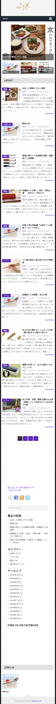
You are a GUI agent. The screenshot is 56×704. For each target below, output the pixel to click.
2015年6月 (14, 586)
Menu (5, 19)
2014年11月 (15, 600)
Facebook (16, 498)
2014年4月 (14, 618)
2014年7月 (14, 615)
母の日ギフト (15, 564)
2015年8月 (14, 578)
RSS (22, 498)
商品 (12, 560)
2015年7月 (14, 582)
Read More (49, 114)
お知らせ (14, 553)
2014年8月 (14, 611)
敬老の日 (26, 123)
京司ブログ (37, 701)
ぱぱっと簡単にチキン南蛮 (33, 88)
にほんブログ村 (14, 490)
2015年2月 (14, 597)
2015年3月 (14, 593)
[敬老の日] (10, 681)
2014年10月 (15, 604)
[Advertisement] (28, 464)
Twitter (27, 498)
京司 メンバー (28, 92)
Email (10, 498)
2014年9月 (14, 608)
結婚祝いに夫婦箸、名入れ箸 (34, 295)
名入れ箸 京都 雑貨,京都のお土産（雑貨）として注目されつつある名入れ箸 (37, 402)
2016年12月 (15, 575)
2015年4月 (14, 589)
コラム (13, 557)
